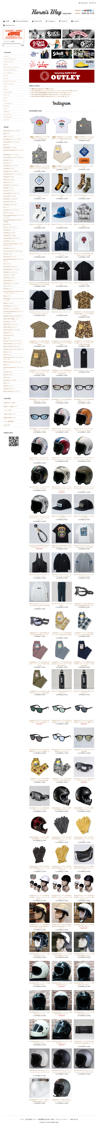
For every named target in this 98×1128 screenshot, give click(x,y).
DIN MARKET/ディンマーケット (11, 154)
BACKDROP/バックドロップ (10, 199)
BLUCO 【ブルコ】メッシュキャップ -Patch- (62, 225)
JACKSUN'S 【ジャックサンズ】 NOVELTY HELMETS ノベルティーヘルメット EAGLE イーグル (62, 897)
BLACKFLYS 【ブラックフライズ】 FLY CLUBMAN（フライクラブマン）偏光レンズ (84, 721)
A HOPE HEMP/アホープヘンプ (11, 193)
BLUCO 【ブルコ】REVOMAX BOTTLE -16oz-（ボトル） (84, 692)
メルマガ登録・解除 (9, 421)
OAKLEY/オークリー (8, 332)
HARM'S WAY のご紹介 (9, 403)
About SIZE (38, 21)
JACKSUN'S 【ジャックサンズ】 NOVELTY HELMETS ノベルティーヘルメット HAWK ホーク (39, 897)
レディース (6, 95)
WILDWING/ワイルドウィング (11, 185)
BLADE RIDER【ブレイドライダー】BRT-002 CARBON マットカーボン (84, 808)
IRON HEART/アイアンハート (10, 306)
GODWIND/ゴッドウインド (10, 272)
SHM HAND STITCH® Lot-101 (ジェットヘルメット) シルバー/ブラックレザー (84, 1071)
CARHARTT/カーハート (9, 230)
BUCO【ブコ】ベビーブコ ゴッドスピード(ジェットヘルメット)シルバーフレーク (39, 459)
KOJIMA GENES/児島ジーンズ (10, 319)
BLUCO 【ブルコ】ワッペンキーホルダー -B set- (39, 196)
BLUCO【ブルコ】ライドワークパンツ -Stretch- (62, 604)
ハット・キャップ (7, 103)
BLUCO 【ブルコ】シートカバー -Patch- (84, 370)
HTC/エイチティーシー (9, 286)
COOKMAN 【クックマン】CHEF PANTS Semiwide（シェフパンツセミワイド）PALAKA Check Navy (62, 663)
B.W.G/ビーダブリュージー (10, 227)
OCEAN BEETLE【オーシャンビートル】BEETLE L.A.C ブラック (39, 1013)
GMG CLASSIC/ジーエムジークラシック (13, 157)
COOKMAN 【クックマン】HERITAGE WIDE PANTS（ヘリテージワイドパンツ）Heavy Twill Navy (84, 663)
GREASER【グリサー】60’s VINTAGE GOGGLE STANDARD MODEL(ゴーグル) (84, 604)
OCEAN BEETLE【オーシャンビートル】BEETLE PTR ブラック (39, 954)
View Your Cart (10, 25)
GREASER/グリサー (8, 160)
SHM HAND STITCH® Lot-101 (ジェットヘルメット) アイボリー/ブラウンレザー (39, 1072)
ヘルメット (6, 56)
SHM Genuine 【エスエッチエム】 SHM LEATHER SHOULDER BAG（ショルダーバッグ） (84, 867)
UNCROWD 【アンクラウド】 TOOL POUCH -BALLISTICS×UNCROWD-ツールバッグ (84, 1043)
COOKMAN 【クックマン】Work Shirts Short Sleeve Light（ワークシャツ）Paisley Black (62, 342)
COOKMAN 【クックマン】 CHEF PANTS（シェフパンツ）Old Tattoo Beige (39, 779)
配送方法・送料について (10, 417)
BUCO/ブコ (6, 144)
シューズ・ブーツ (7, 114)
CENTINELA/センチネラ (9, 233)
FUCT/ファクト (7, 264)
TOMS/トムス (6, 377)
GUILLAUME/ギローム (8, 280)
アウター (5, 89)
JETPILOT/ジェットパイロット (11, 309)
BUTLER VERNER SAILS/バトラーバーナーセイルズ (13, 216)
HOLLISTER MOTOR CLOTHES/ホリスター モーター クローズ (13, 292)
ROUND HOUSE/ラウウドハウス (11, 346)
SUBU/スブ (6, 364)
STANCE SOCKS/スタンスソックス (12, 362)
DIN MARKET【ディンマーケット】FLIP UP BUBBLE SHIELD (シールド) (39, 1100)
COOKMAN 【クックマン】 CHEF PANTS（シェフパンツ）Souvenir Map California (62, 634)
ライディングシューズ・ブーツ (11, 67)
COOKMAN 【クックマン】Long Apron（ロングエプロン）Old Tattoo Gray (39, 167)
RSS (5, 425)
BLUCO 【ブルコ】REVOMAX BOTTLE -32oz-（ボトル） (62, 692)
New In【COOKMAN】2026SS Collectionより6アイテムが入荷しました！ (51, 92)
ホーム (22, 1119)
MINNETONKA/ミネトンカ (10, 327)
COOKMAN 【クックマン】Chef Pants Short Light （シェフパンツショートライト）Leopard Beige (39, 371)
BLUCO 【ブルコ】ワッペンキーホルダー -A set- (84, 166)
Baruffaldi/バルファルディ (10, 204)
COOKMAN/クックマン (9, 241)
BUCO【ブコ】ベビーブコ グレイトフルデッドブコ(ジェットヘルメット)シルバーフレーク (39, 517)
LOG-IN (93, 3)
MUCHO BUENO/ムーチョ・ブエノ (12, 330)
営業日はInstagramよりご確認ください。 (42, 89)
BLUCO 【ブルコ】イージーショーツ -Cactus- (39, 254)
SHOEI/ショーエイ (8, 136)
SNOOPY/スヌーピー (8, 182)
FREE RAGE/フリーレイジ (10, 256)
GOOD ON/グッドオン (9, 277)
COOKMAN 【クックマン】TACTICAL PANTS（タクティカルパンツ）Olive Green (39, 692)
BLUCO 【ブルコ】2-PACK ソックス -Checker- (62, 196)
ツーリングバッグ (8, 73)
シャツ (5, 86)
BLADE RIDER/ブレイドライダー (11, 142)
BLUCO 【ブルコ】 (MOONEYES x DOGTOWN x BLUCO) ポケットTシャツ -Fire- (62, 546)
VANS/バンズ (6, 383)
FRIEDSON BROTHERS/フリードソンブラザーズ (13, 260)
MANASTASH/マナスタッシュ (10, 324)
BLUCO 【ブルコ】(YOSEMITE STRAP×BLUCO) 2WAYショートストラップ (39, 546)
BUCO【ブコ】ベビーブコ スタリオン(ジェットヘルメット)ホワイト (84, 458)
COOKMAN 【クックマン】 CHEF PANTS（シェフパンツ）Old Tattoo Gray (61, 779)
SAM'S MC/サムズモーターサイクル (12, 341)
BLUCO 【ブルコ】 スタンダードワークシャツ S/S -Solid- (84, 283)
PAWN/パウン (6, 338)
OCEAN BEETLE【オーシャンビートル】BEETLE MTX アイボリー (39, 983)
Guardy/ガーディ (7, 163)
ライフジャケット (7, 117)
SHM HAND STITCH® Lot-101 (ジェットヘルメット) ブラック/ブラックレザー (62, 1071)
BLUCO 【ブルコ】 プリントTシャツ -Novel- (62, 283)
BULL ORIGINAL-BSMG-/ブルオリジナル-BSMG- (13, 220)
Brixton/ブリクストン (9, 212)
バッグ (5, 109)
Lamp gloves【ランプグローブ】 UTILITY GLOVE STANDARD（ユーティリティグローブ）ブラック (39, 867)
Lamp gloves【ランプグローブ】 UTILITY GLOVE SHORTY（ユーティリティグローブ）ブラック (62, 838)
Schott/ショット (7, 354)
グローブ (5, 64)
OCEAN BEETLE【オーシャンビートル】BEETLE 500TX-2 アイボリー (62, 1013)
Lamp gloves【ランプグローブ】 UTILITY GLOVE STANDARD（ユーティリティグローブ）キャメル (62, 867)
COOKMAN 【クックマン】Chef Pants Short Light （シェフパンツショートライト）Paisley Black (62, 371)
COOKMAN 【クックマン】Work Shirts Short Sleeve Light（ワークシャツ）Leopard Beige (39, 342)
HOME (7, 21)
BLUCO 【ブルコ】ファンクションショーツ (62, 312)
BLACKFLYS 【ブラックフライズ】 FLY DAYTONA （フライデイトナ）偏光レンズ (39, 721)
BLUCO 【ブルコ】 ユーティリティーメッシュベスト (62, 254)
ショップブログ (8, 410)
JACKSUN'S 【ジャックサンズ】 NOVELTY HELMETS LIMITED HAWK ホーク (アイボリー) (62, 926)
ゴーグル (5, 75)
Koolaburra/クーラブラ (9, 321)
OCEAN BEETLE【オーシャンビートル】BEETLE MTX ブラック (62, 983)
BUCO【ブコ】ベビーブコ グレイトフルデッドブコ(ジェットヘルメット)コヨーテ (84, 488)
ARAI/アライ (6, 133)
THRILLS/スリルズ (8, 374)
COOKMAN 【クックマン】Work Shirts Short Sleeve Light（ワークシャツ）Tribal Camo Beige (84, 313)
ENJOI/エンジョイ (8, 254)
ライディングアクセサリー (10, 70)
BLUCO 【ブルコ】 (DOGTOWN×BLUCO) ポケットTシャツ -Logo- (84, 254)
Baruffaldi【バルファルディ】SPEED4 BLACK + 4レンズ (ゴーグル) (84, 779)
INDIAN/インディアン (8, 303)
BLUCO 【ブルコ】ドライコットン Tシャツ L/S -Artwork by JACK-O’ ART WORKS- (39, 605)
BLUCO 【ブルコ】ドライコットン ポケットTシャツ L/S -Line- (84, 575)
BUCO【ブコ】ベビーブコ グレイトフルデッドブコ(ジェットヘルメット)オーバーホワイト (62, 488)
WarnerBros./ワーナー (9, 388)
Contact (76, 21)
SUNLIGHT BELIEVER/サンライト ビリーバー (13, 368)
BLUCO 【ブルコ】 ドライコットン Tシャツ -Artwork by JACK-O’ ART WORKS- (84, 546)
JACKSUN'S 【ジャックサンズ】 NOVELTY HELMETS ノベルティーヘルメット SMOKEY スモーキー (84, 897)
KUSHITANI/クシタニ (8, 168)
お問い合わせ (74, 1119)
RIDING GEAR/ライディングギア (11, 131)
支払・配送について (31, 1119)
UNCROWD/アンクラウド (9, 380)
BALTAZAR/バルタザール (9, 201)
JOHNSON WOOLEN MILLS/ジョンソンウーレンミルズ (13, 312)
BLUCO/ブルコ (7, 224)
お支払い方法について (9, 414)
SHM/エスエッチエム (8, 179)
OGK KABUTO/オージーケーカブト (12, 139)
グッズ (5, 100)
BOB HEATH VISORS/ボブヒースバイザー (13, 151)
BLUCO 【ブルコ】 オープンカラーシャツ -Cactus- (84, 225)
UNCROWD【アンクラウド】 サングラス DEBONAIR (84, 750)
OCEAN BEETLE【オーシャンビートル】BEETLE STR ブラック (62, 1042)
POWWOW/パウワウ (8, 177)
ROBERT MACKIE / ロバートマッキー (12, 343)
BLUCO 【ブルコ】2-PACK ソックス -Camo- (84, 196)
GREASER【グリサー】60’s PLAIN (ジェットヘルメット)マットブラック (61, 1100)
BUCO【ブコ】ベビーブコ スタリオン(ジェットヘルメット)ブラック (39, 487)
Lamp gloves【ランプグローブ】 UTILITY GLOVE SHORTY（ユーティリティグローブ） (84, 838)
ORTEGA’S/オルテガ (8, 335)
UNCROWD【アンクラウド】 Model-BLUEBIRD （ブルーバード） (39, 400)
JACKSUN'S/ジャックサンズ (10, 165)
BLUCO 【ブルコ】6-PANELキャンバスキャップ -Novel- (62, 517)
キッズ (5, 97)
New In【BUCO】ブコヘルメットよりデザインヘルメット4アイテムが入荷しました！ (54, 91)
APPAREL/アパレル (8, 188)
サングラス (6, 106)
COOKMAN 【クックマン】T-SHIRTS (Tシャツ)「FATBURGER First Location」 (62, 138)
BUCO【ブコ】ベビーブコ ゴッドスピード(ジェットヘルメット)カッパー (84, 429)
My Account (84, 3)
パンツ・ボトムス (7, 92)
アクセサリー (6, 111)
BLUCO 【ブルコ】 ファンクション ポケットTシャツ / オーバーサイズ (39, 312)
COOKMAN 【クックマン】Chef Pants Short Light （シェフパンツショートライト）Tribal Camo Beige (84, 342)
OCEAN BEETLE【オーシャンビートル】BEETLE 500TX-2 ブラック (84, 1013)
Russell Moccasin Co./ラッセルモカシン (13, 349)
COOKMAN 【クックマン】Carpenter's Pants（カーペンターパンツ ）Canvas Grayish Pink (39, 663)
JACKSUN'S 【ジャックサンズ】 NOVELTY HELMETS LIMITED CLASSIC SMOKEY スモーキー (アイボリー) (39, 926)
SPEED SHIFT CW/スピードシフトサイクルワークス (13, 358)
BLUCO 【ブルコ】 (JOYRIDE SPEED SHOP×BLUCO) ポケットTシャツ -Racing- (39, 283)
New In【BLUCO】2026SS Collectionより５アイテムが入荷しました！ (50, 96)
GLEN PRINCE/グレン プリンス (11, 269)
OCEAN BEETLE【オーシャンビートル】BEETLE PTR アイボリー (84, 925)
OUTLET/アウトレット (9, 190)
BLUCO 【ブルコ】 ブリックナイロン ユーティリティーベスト (39, 575)
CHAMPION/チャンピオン (9, 235)
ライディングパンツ (8, 62)
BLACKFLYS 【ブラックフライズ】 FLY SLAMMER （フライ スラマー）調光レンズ (62, 721)
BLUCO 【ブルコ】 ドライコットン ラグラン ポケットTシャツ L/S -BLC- (61, 575)
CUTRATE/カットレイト (9, 248)
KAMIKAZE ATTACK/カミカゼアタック (12, 316)
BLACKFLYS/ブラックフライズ (11, 210)
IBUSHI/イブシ (7, 296)
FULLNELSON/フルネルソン (10, 266)
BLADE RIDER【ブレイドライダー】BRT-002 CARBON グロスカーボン (62, 808)
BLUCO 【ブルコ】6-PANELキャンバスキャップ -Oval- (84, 517)
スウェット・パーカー (8, 84)
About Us (64, 21)
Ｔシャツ (5, 78)
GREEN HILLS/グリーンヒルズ (11, 283)
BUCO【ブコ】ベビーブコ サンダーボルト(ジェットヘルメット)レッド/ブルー (61, 458)
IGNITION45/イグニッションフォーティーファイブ (13, 299)
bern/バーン (6, 207)
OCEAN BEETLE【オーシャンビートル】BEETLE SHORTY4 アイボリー (62, 954)
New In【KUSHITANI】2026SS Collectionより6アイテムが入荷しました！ (51, 94)
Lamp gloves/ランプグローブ (10, 171)
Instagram (51, 21)
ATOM (8, 425)
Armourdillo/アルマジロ (9, 196)
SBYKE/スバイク (7, 352)
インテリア (6, 120)
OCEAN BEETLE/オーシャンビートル (12, 174)
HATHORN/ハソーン (8, 288)
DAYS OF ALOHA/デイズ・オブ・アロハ (12, 251)
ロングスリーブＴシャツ (9, 81)
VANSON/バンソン (8, 386)
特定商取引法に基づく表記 (46, 1119)
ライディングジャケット (9, 59)
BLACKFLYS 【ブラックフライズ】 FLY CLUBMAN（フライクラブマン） (62, 750)
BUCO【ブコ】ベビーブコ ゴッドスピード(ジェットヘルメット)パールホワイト (62, 429)
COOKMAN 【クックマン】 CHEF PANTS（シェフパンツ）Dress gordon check (84, 633)
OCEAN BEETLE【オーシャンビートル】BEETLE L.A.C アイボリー (84, 983)
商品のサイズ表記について (11, 406)
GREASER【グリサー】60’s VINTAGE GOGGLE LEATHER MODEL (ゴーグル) (39, 633)
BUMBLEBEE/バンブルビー (10, 147)
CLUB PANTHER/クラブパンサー (11, 238)
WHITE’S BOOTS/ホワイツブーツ (11, 391)
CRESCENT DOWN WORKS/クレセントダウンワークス (13, 244)
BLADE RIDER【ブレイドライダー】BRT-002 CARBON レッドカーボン (39, 838)
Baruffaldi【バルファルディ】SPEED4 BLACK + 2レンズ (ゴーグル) (39, 808)
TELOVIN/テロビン (8, 372)
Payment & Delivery (22, 21)
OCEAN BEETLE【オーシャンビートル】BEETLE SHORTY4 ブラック (84, 954)
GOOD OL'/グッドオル (9, 275)
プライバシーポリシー (62, 1119)
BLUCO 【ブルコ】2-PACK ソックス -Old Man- (39, 225)
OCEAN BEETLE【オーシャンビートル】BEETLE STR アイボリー (39, 1042)
